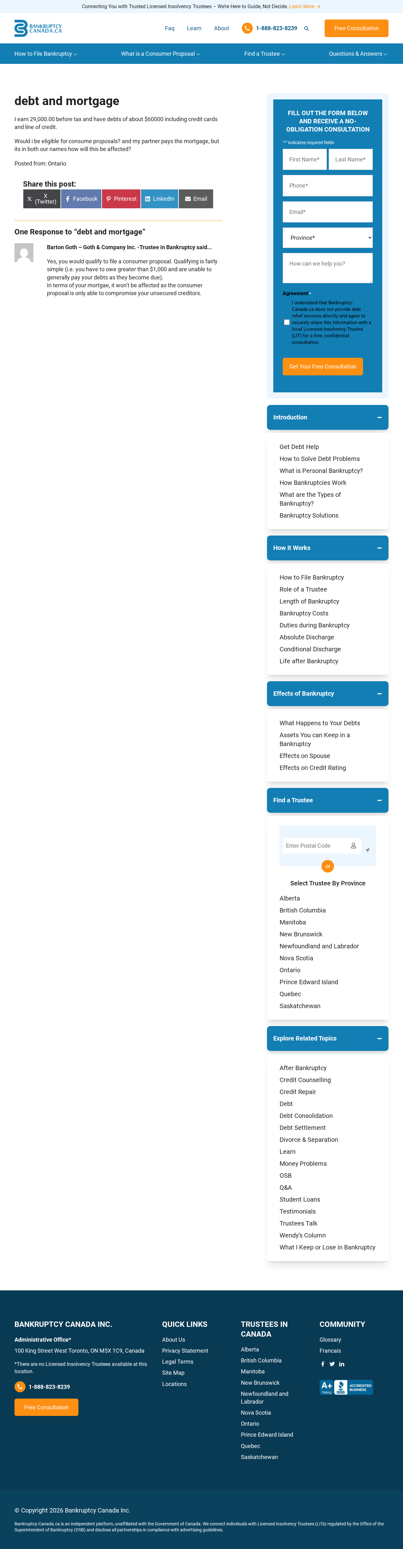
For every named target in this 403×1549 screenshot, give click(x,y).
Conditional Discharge (310, 649)
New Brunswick (301, 934)
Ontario (290, 970)
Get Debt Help (299, 447)
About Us (173, 1339)
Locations (174, 1384)
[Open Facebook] (323, 1364)
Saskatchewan (300, 1006)
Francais (330, 1350)
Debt (286, 1104)
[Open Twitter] (332, 1364)
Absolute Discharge (307, 637)
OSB (286, 1175)
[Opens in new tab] (346, 1387)
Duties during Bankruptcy (314, 625)
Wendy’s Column (303, 1235)
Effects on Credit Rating (313, 768)
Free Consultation (356, 28)
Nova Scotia (296, 958)
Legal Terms (177, 1361)
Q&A (286, 1187)
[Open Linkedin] (341, 1364)
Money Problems (303, 1163)
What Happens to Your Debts (320, 723)
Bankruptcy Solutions (309, 515)
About (221, 28)
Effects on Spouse (305, 756)
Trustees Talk (298, 1223)
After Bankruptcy (303, 1068)
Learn (194, 28)
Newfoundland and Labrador (319, 946)
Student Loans (300, 1199)
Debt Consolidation (306, 1116)
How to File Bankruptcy (312, 577)
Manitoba (293, 922)
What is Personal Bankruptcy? (321, 470)
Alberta (290, 898)
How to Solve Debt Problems (320, 459)
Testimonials (298, 1211)
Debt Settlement (303, 1127)
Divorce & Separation (309, 1139)
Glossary (330, 1339)
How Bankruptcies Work (313, 482)
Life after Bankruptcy (309, 661)
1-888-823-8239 (49, 1386)
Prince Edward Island (309, 982)
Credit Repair (298, 1092)
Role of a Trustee (303, 589)
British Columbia (303, 910)
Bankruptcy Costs (304, 613)
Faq (169, 28)
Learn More (302, 6)
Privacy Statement (185, 1350)
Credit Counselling (305, 1080)
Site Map (173, 1372)
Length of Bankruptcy (309, 601)
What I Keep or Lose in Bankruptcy (327, 1247)
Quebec (290, 994)
